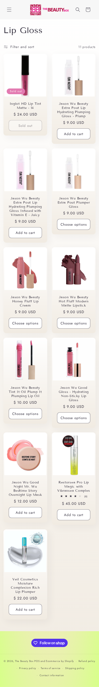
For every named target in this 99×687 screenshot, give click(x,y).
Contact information (52, 675)
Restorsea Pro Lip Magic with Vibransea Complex (73, 486)
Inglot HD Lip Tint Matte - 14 (25, 106)
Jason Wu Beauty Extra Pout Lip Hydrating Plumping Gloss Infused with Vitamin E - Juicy (25, 206)
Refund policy (87, 661)
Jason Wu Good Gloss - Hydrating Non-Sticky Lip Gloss (74, 394)
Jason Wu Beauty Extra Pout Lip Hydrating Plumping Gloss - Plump (73, 110)
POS (37, 661)
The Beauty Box (24, 661)
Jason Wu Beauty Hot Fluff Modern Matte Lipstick (74, 301)
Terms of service (51, 668)
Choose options (74, 224)
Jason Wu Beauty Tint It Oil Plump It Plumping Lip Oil (25, 392)
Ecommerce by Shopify (60, 661)
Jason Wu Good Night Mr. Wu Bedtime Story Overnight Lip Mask (25, 488)
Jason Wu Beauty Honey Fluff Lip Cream (25, 301)
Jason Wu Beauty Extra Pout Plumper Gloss (74, 202)
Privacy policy (27, 668)
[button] (9, 10)
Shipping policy (74, 668)
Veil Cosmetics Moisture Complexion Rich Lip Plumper (25, 585)
